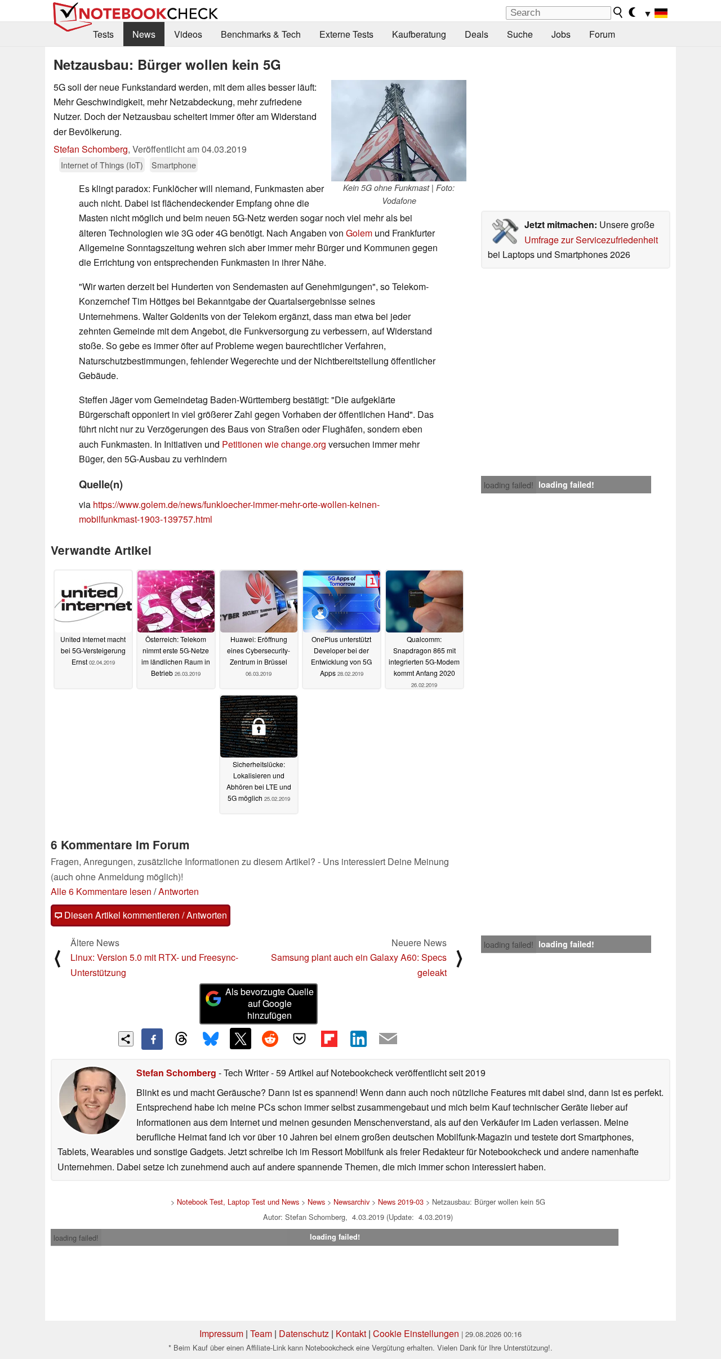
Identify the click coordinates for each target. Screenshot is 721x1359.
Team (261, 1333)
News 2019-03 (401, 1201)
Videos (188, 34)
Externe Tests (346, 34)
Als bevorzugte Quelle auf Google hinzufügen (269, 1003)
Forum (602, 34)
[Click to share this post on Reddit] (270, 1038)
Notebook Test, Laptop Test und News (238, 1201)
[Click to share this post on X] (240, 1038)
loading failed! (508, 485)
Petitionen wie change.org (274, 444)
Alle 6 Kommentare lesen (101, 891)
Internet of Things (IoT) (102, 165)
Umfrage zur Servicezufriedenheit (591, 239)
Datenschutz (304, 1333)
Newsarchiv (351, 1201)
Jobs (561, 34)
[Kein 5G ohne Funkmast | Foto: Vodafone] (398, 130)
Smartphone (174, 165)
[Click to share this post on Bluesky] (210, 1039)
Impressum (221, 1333)
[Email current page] (388, 1039)
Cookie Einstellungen (416, 1333)
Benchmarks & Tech (261, 34)
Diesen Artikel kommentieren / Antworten (144, 914)
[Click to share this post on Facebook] (152, 1039)
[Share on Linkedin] (358, 1038)
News (143, 34)
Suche (520, 34)
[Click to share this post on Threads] (181, 1039)
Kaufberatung (419, 34)
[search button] (618, 12)
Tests (103, 34)
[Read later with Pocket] (299, 1038)
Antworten (178, 891)
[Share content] (125, 1038)
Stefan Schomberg (91, 148)
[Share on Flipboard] (329, 1038)
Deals (476, 34)
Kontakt (351, 1333)
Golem (359, 232)
